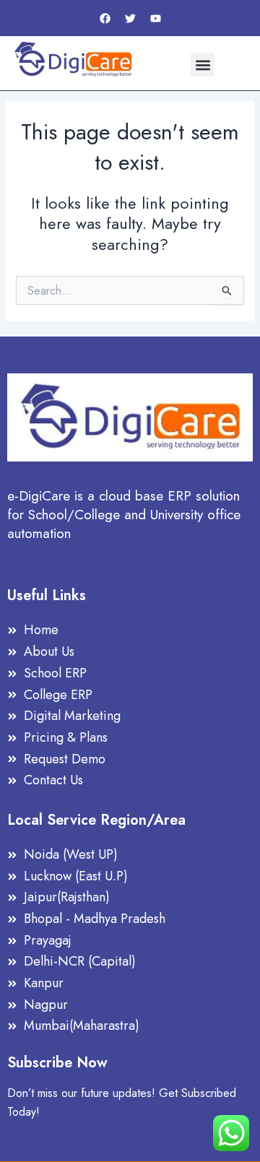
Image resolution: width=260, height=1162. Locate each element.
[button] (202, 65)
